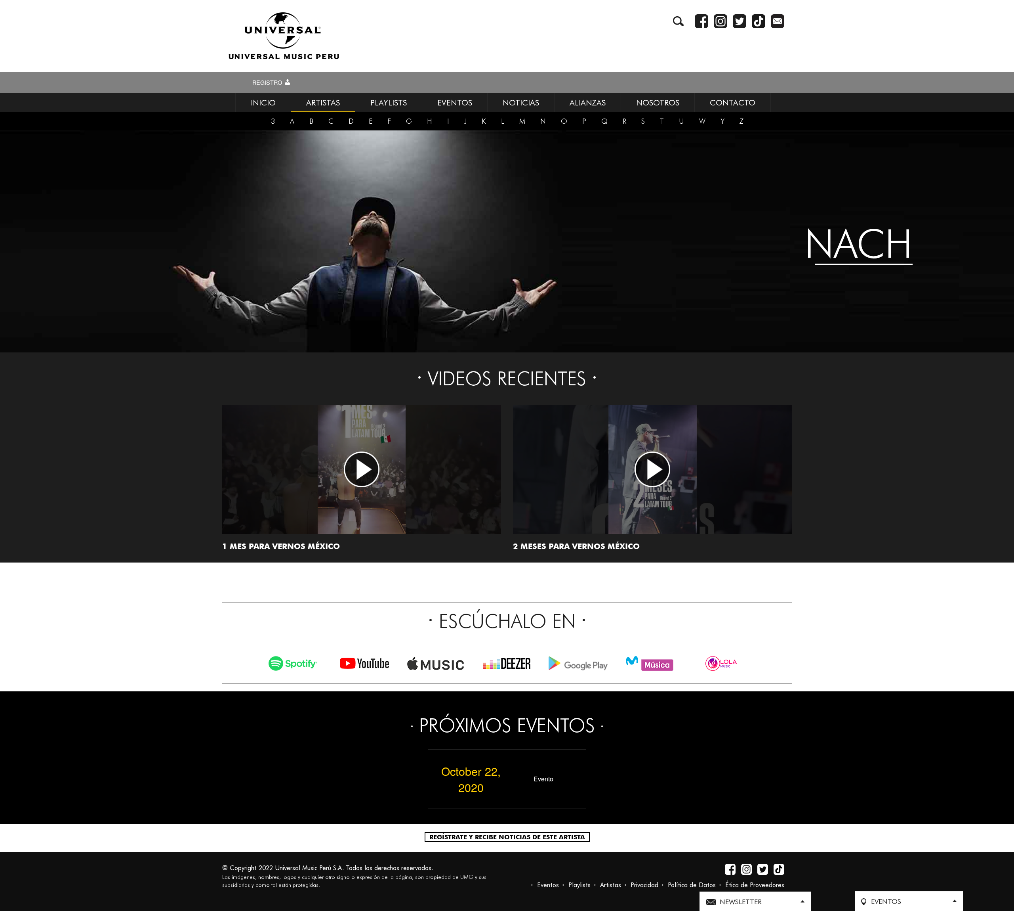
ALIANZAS (588, 102)
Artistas (610, 885)
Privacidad (644, 885)
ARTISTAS (323, 102)
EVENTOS (454, 102)
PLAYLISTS (388, 102)
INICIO (263, 102)
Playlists (579, 885)
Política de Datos (692, 885)
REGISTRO (268, 82)
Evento (543, 779)
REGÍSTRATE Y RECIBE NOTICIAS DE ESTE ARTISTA (507, 837)
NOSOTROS (657, 102)
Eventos (548, 885)
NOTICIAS (521, 102)
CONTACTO (732, 102)
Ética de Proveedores (754, 885)
